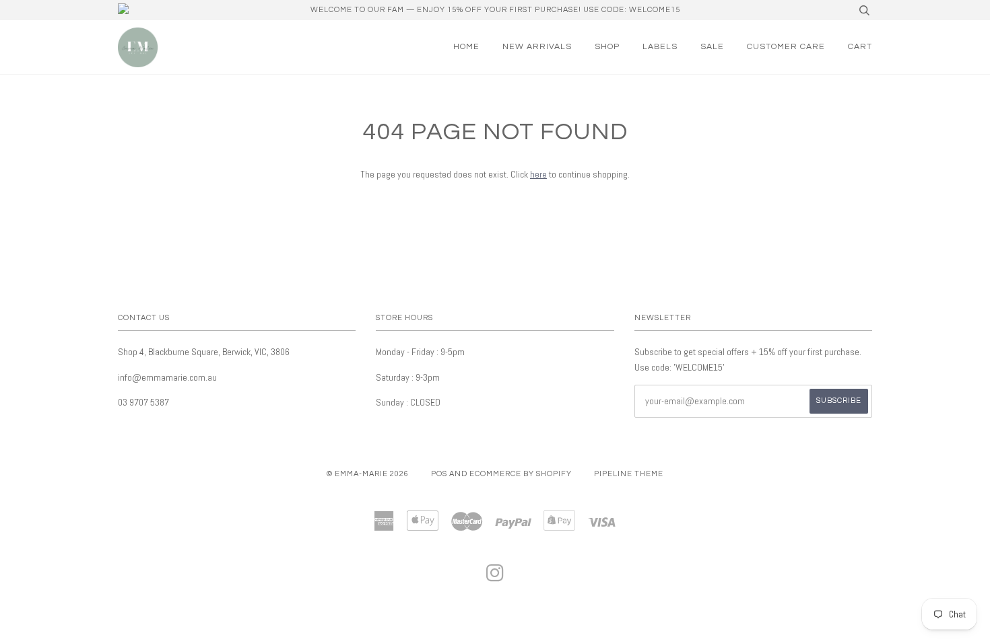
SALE (712, 46)
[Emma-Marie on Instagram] (495, 577)
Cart (860, 46)
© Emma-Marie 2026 (368, 474)
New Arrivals (537, 46)
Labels (660, 46)
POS (439, 474)
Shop (607, 46)
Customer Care (786, 46)
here (538, 174)
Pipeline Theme (628, 474)
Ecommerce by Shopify (520, 474)
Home (466, 46)
